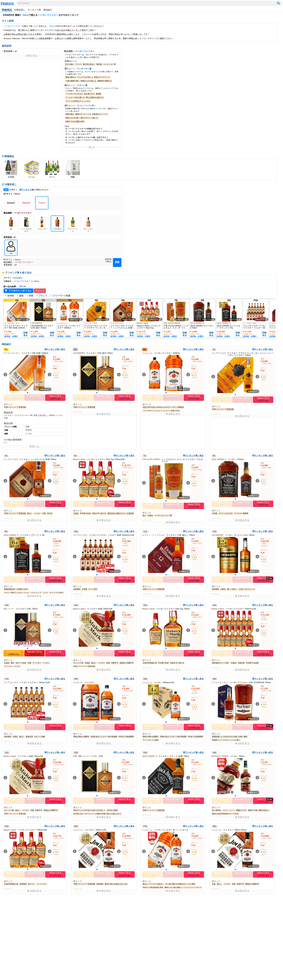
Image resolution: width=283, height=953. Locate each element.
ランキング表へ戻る (56, 349)
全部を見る (31, 55)
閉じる (92, 147)
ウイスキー (24, 3)
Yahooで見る (21, 319)
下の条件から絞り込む (20, 290)
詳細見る (25, 333)
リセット (40, 290)
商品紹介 (47, 10)
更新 (117, 262)
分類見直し (19, 10)
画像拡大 (44, 389)
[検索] (278, 3)
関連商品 (7, 10)
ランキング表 (34, 10)
